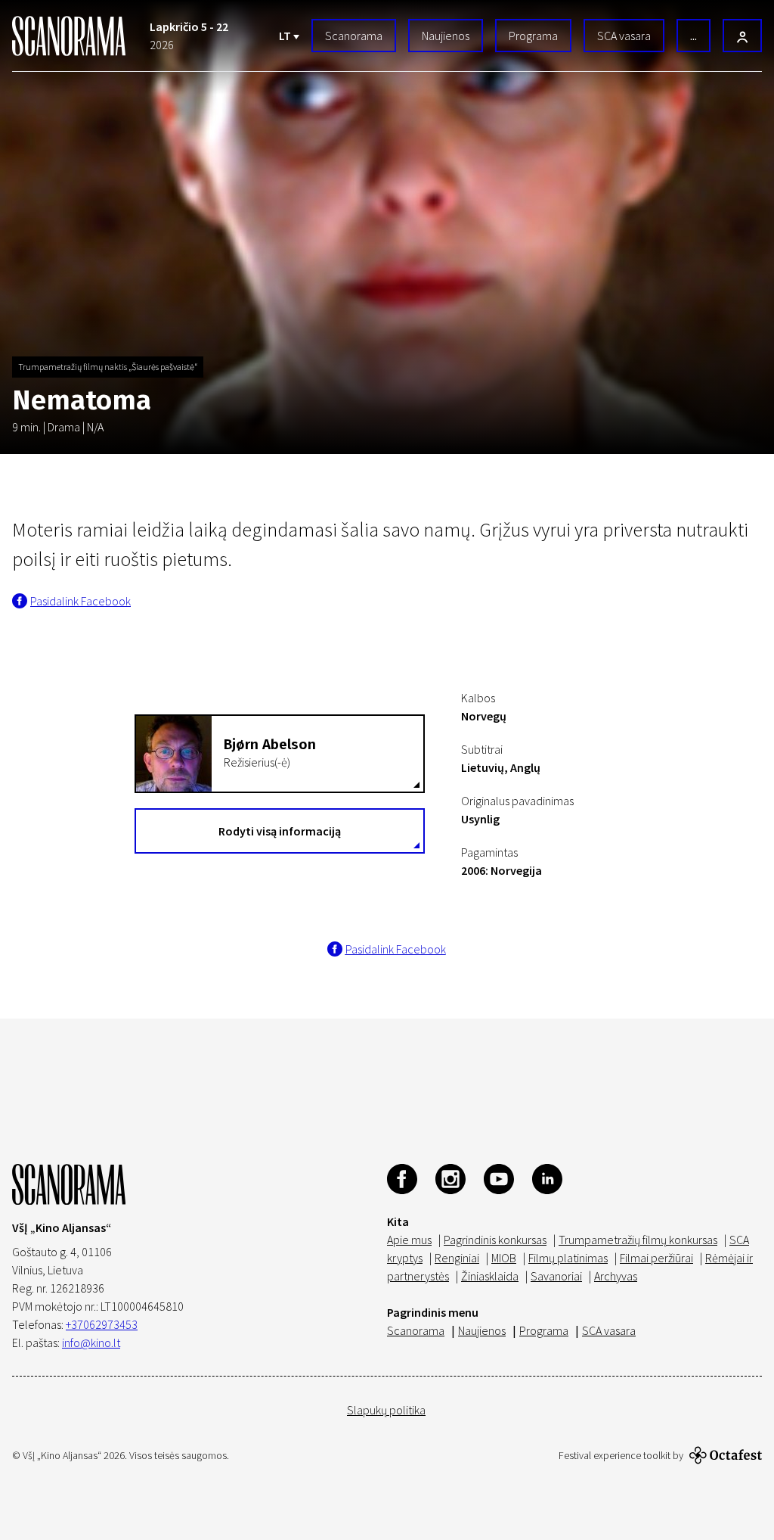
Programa (533, 35)
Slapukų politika (386, 1409)
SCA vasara (624, 35)
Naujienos (445, 35)
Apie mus (409, 1239)
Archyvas (615, 1275)
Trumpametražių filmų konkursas (638, 1239)
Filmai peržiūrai (656, 1257)
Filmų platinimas (568, 1257)
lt (286, 35)
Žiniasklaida (490, 1275)
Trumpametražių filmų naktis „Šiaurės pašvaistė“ (107, 366)
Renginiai (457, 1257)
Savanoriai (556, 1275)
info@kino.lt (91, 1342)
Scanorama (353, 35)
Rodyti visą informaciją (279, 830)
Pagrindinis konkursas (495, 1239)
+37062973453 (102, 1324)
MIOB (503, 1257)
